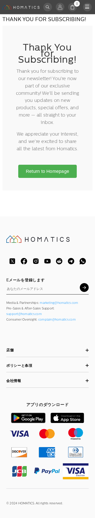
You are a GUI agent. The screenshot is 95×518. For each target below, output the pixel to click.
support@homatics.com (24, 314)
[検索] (47, 7)
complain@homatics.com (57, 319)
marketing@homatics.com (59, 303)
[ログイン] (60, 7)
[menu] (87, 7)
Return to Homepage (47, 171)
